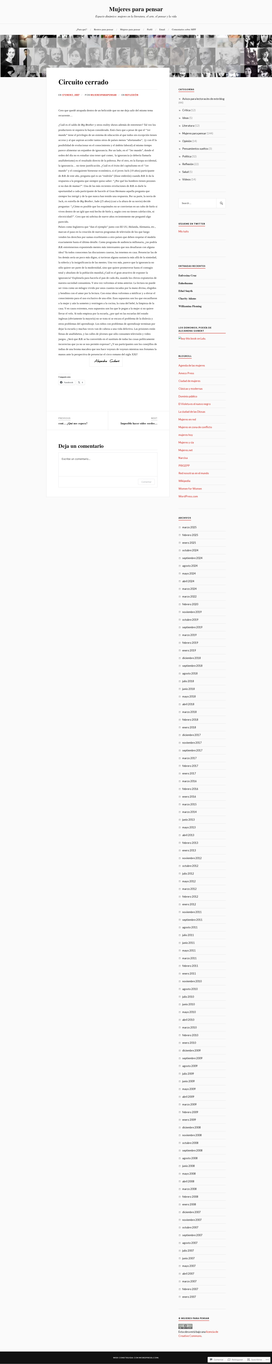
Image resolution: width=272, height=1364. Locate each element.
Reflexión (131, 95)
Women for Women (190, 488)
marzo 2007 (189, 1281)
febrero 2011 (190, 965)
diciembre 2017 (191, 735)
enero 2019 (189, 650)
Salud (185, 171)
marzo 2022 (189, 596)
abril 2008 (188, 1181)
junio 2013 (188, 819)
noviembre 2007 (192, 1219)
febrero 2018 (190, 719)
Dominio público (187, 396)
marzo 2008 (189, 1189)
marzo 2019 (189, 635)
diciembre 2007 (191, 1212)
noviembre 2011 (192, 912)
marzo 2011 (189, 958)
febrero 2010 (190, 1035)
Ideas (185, 118)
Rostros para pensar (103, 29)
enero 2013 (189, 850)
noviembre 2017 (192, 742)
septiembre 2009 (192, 1058)
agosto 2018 (190, 673)
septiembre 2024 (192, 558)
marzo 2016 (189, 781)
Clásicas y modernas (190, 388)
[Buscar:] (202, 203)
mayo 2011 (189, 950)
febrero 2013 (190, 842)
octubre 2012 (190, 865)
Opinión (187, 141)
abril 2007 (188, 1273)
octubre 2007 (190, 1227)
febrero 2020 (190, 604)
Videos (186, 179)
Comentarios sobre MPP (184, 29)
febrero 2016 (190, 788)
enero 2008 (189, 1204)
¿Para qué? (81, 29)
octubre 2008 (190, 1142)
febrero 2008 (190, 1196)
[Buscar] (221, 203)
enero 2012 (189, 904)
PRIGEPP (184, 465)
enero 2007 (189, 1296)
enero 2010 (189, 1042)
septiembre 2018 (192, 665)
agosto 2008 (190, 1158)
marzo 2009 (189, 1104)
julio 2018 (188, 681)
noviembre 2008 (192, 1135)
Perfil (149, 29)
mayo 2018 (189, 696)
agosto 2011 (190, 927)
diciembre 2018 (191, 658)
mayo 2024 (189, 573)
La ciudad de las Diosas (191, 411)
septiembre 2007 (192, 1235)
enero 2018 (189, 727)
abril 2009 (188, 1096)
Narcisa (183, 458)
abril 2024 (188, 581)
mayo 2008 (189, 1173)
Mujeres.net (185, 450)
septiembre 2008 (192, 1150)
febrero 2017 (190, 765)
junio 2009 (188, 1081)
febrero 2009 (190, 1112)
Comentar (146, 481)
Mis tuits (183, 231)
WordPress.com (188, 496)
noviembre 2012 (192, 858)
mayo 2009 (189, 1089)
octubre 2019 (190, 619)
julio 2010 (188, 996)
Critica (186, 110)
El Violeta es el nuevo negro (194, 404)
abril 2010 (188, 1019)
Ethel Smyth (185, 291)
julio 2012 (188, 873)
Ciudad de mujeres (189, 381)
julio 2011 (188, 935)
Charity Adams (187, 298)
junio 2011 (188, 942)
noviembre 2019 (192, 612)
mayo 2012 (189, 881)
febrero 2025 (190, 535)
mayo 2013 (189, 827)
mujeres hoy (185, 434)
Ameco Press (186, 373)
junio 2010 (188, 1004)
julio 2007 (188, 1250)
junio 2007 (188, 1258)
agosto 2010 (190, 989)
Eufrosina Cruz (187, 275)
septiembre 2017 (192, 750)
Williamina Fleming (190, 306)
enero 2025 (189, 542)
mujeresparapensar (104, 95)
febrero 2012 (190, 896)
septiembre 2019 (192, 627)
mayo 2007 (189, 1265)
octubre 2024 (190, 550)
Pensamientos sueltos (195, 148)
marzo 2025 (189, 527)
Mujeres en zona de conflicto (195, 427)
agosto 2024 (190, 565)
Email (162, 29)
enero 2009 (189, 1119)
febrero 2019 (190, 642)
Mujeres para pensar (136, 8)
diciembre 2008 (191, 1127)
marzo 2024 (189, 588)
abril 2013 (188, 835)
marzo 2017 (189, 758)
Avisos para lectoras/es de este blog (203, 98)
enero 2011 (189, 973)
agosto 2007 (190, 1242)
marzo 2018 (189, 712)
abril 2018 (188, 704)
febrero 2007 (190, 1289)
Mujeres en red (187, 419)
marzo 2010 (189, 1027)
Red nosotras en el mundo (193, 473)
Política (186, 156)
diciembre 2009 (191, 1050)
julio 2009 (188, 1073)
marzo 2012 (189, 888)
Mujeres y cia (186, 442)
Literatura (188, 125)
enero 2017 (189, 773)
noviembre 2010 (192, 981)
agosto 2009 (190, 1066)
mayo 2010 (189, 1012)
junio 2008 (188, 1166)
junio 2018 (188, 689)
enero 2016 (189, 796)
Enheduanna (185, 283)
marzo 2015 (189, 804)
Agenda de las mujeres (191, 365)
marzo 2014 (189, 812)
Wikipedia (184, 481)
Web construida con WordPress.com (135, 1357)
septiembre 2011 (192, 919)
